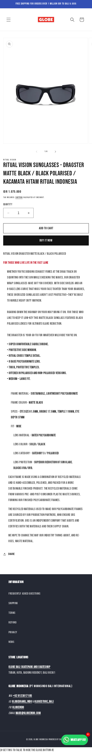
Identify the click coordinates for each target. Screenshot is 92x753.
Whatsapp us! (78, 740)
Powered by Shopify (57, 739)
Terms (12, 613)
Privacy (13, 632)
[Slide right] (55, 151)
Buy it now (46, 240)
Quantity (7, 204)
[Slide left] (36, 151)
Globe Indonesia (41, 739)
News (11, 642)
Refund (13, 622)
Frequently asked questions (24, 593)
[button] (8, 19)
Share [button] (11, 554)
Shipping (19, 197)
